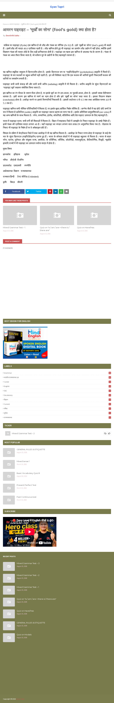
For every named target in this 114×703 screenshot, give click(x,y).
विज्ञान (57, 399)
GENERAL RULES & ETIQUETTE (31, 449)
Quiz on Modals (24, 634)
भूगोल (57, 413)
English (57, 386)
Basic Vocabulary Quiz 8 (28, 473)
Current (57, 404)
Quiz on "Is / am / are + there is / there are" (54, 229)
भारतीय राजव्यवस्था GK (57, 377)
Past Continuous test (26, 497)
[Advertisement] (57, 670)
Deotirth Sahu (12, 35)
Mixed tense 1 (23, 461)
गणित (57, 408)
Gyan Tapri (57, 6)
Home (5, 24)
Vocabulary (57, 395)
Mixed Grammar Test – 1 (14, 227)
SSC (57, 391)
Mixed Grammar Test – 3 (28, 563)
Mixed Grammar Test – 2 (23, 431)
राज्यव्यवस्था (57, 417)
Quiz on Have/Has (85, 227)
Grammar (57, 373)
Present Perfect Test (26, 485)
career (57, 382)
